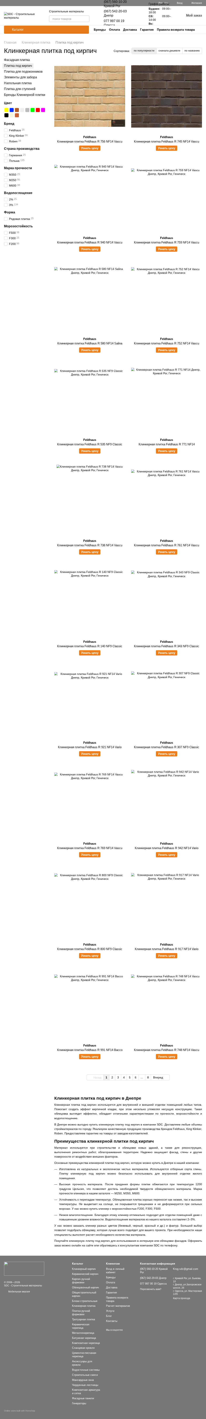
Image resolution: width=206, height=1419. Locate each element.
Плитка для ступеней (19, 89)
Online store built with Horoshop (19, 1411)
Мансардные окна (83, 1379)
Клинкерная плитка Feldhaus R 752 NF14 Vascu (166, 343)
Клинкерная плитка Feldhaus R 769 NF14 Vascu (89, 848)
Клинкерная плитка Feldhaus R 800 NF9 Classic (89, 949)
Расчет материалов (118, 1305)
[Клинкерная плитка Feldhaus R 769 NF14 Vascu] (89, 803)
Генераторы (79, 1403)
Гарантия (147, 29)
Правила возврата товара (176, 29)
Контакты (111, 1321)
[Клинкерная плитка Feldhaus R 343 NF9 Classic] (166, 601)
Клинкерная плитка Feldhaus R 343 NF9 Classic (166, 646)
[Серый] (27, 110)
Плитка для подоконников (23, 71)
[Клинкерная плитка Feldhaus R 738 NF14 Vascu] (89, 500)
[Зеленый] (32, 110)
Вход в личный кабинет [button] (115, 1270)
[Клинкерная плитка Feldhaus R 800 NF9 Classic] (89, 904)
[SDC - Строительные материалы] (24, 1268)
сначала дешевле (169, 50)
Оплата (114, 29)
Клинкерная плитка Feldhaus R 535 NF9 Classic (89, 444)
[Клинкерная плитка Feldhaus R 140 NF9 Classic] (89, 601)
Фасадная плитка (17, 60)
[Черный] (6, 115)
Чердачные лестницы (85, 1384)
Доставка (130, 29)
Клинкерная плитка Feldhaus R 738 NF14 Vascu (89, 545)
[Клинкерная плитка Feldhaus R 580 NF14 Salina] (89, 298)
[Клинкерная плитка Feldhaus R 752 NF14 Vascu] (166, 298)
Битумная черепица (84, 1337)
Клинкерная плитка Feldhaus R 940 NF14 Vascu (89, 242)
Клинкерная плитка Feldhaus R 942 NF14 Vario (166, 848)
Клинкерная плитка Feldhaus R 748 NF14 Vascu (166, 1050)
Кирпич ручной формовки (81, 1280)
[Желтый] (6, 110)
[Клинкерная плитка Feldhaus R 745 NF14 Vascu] (166, 96)
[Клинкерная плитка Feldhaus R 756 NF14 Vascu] (89, 96)
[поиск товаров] (86, 19)
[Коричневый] (16, 110)
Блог (109, 1315)
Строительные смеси (85, 1374)
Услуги (110, 1310)
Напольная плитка (18, 83)
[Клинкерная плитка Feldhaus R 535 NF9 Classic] (89, 399)
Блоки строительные (84, 1301)
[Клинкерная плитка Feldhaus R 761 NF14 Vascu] (166, 500)
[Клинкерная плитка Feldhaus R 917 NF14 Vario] (166, 904)
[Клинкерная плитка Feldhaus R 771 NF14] (166, 399)
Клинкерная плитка (83, 1305)
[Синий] (11, 110)
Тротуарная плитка (83, 1319)
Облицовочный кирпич (85, 1287)
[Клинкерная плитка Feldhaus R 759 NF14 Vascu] (166, 197)
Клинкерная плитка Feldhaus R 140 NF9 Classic (89, 646)
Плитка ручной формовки (81, 1312)
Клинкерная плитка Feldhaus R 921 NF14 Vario (90, 747)
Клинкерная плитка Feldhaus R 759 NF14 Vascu (166, 242)
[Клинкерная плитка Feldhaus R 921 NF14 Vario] (89, 702)
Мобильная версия (19, 1291)
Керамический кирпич (85, 1273)
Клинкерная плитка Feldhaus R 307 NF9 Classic (166, 747)
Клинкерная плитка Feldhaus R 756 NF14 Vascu (89, 141)
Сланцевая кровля (83, 1347)
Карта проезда (181, 1298)
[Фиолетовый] (43, 110)
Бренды (100, 29)
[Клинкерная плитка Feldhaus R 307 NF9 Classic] (166, 702)
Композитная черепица (86, 1343)
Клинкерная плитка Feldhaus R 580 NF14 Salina (89, 343)
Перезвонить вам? (150, 1289)
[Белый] (22, 110)
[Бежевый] (11, 115)
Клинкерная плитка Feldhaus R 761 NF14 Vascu (166, 545)
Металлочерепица (83, 1332)
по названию (192, 50)
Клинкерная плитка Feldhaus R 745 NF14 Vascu (166, 141)
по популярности (144, 50)
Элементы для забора (20, 77)
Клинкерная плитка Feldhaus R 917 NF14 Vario (166, 949)
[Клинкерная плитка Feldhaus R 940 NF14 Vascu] (89, 197)
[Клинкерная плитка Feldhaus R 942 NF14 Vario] (166, 803)
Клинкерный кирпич (84, 1268)
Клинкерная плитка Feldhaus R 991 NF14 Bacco (90, 1050)
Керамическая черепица (80, 1326)
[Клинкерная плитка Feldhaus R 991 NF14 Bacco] (89, 1004)
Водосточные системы (86, 1369)
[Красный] (37, 110)
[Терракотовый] (16, 115)
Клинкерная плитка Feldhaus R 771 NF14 (167, 444)
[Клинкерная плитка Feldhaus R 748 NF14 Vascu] (166, 1004)
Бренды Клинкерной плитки (24, 94)
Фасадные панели (83, 1398)
